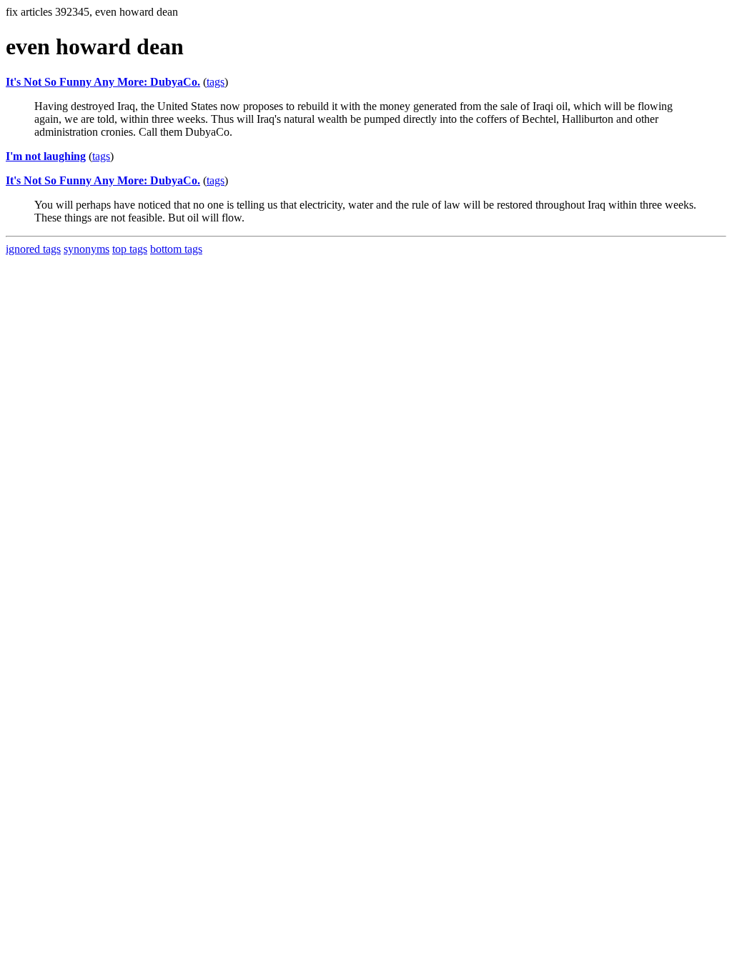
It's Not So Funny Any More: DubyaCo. (103, 82)
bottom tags (176, 249)
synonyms (86, 249)
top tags (129, 249)
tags (215, 82)
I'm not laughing (46, 156)
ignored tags (33, 249)
